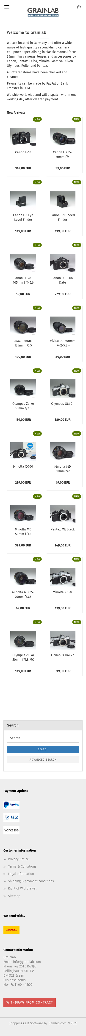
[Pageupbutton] (73, 1029)
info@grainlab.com (27, 962)
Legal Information (21, 874)
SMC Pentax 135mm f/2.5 (23, 343)
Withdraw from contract (29, 1002)
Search (43, 749)
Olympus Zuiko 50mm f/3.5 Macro (23, 406)
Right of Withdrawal (22, 888)
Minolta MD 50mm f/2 (62, 468)
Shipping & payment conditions (31, 881)
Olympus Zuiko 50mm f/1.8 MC (23, 657)
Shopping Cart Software (26, 1023)
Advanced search (43, 759)
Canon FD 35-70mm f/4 (62, 154)
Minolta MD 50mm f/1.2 (23, 531)
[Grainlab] (43, 11)
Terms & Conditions (22, 866)
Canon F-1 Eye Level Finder (23, 217)
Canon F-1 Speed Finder (62, 217)
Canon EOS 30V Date (63, 280)
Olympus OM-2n (62, 404)
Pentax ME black (63, 529)
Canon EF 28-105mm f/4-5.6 (23, 280)
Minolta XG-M (62, 592)
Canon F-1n (23, 152)
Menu (7, 7)
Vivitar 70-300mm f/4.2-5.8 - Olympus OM (62, 343)
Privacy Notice (18, 859)
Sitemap (14, 896)
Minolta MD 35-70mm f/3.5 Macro (23, 594)
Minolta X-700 (23, 467)
